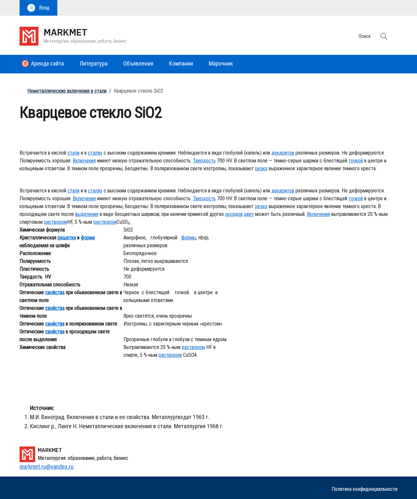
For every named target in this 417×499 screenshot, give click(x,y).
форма (88, 237)
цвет (249, 214)
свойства (55, 292)
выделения (86, 214)
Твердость (204, 161)
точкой (356, 161)
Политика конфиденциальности (364, 489)
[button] (38, 8)
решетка (67, 237)
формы (188, 237)
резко (261, 168)
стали (73, 153)
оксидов (234, 214)
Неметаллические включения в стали (67, 91)
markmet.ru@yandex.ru (47, 466)
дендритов (282, 153)
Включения (84, 161)
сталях (95, 153)
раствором (55, 222)
